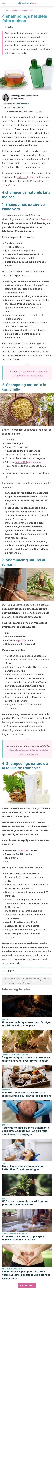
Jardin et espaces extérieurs (15, 1055)
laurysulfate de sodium (28, 462)
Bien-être (6, 10)
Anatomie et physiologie (13, 1269)
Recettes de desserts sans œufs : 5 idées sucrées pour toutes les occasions (27, 1094)
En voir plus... (27, 1285)
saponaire (21, 640)
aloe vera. (47, 219)
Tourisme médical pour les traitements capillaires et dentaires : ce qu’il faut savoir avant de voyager (25, 1131)
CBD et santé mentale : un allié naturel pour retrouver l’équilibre (25, 1203)
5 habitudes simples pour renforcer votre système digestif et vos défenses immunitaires (26, 1275)
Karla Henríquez (18, 99)
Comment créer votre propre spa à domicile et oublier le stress (23, 1238)
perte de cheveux (26, 177)
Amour (5, 1019)
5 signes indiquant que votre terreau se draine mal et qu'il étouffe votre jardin (26, 1059)
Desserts (6, 1090)
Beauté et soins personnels (22, 10)
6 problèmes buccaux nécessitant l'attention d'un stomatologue (23, 1168)
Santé (5, 1125)
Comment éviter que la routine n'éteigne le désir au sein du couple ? (26, 1024)
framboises (23, 850)
